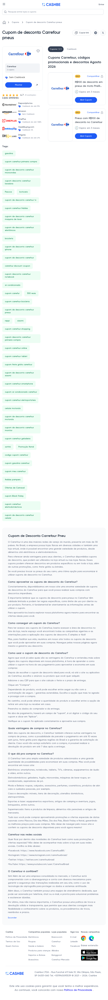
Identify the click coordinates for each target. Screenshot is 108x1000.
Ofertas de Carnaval (15, 488)
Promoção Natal (26, 447)
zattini (8, 447)
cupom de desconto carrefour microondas (19, 171)
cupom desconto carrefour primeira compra (18, 338)
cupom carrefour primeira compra (21, 162)
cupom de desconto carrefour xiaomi (19, 374)
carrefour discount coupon (17, 266)
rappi (7, 321)
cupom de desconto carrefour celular (19, 516)
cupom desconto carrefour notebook (18, 275)
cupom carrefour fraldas (16, 208)
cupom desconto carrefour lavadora (18, 182)
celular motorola (13, 408)
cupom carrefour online (16, 348)
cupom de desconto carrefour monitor (19, 429)
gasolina (9, 153)
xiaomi (20, 321)
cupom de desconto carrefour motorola (19, 418)
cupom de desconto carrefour (19, 258)
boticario (23, 192)
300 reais (31, 293)
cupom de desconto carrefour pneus (19, 311)
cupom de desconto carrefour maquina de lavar (19, 218)
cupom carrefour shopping (17, 329)
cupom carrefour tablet (16, 356)
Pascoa (8, 192)
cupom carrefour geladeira (17, 439)
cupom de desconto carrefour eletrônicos (19, 229)
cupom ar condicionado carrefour (21, 392)
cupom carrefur (12, 293)
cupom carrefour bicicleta (17, 302)
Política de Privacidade (78, 990)
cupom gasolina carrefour (17, 463)
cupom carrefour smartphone (19, 384)
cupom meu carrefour (15, 471)
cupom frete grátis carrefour (18, 365)
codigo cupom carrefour (16, 455)
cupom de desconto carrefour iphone (19, 248)
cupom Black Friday (14, 496)
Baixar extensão (89, 945)
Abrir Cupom (86, 100)
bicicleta (9, 239)
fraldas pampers (13, 480)
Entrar (101, 5)
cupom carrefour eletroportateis (20, 400)
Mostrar (18, 85)
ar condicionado (12, 285)
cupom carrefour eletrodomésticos (13, 505)
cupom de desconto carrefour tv (20, 200)
